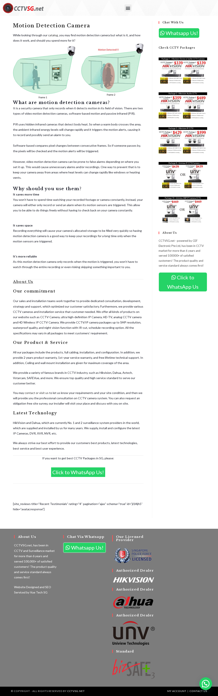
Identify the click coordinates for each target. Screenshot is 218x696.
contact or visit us (37, 393)
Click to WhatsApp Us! (78, 472)
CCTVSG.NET (76, 691)
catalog (53, 35)
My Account (176, 691)
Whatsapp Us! (181, 33)
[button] (128, 7)
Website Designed (26, 587)
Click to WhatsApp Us (182, 282)
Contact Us (198, 691)
